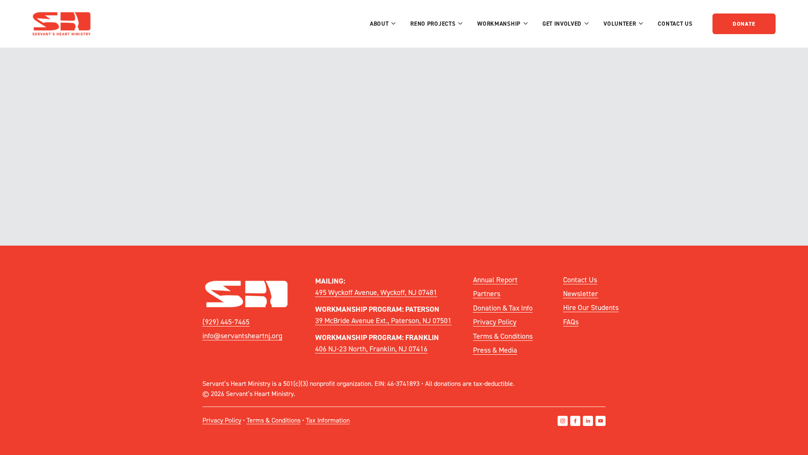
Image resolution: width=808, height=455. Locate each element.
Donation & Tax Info (503, 307)
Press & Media (495, 349)
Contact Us (675, 23)
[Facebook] (575, 421)
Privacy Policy (494, 321)
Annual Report (495, 279)
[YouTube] (600, 421)
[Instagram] (563, 421)
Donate (744, 23)
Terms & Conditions (503, 336)
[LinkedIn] (588, 421)
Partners (486, 293)
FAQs (571, 321)
